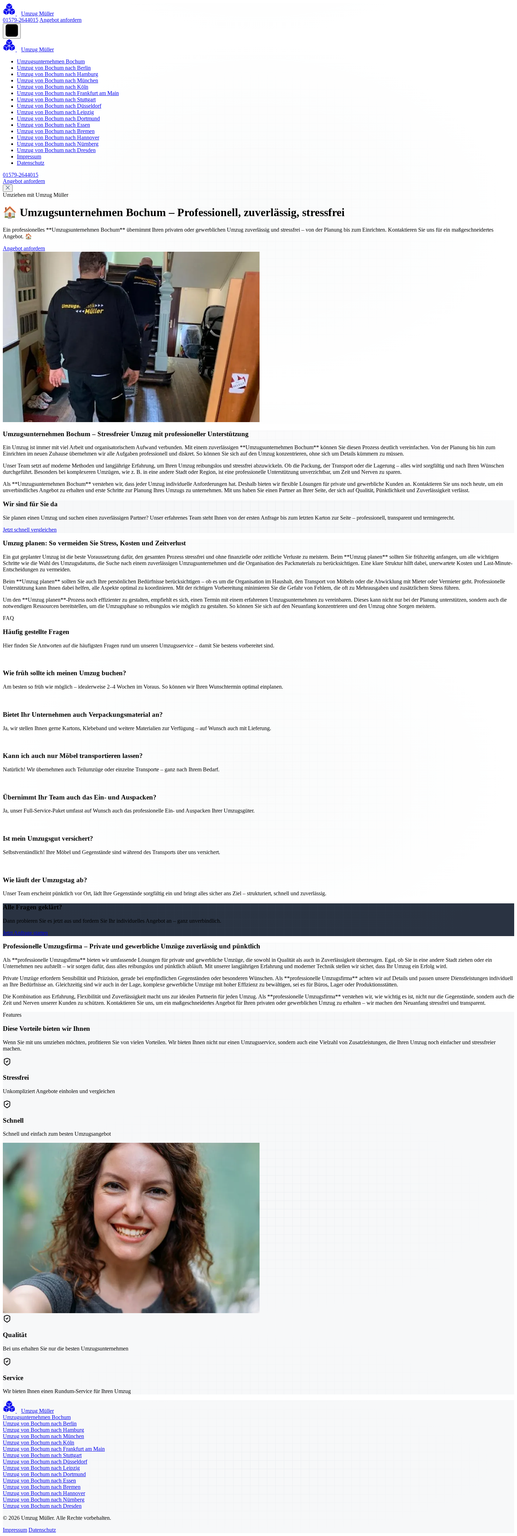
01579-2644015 (20, 20)
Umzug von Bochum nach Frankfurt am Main (68, 93)
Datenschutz (30, 163)
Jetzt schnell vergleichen (30, 530)
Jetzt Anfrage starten (25, 933)
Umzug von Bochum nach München (57, 80)
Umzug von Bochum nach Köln (52, 87)
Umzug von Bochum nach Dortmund (58, 118)
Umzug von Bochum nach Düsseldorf (59, 106)
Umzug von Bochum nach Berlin (54, 68)
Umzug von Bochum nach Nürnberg (57, 144)
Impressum (29, 156)
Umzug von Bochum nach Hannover (58, 137)
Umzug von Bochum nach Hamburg (57, 74)
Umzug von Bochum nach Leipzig (55, 112)
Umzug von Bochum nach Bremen (56, 131)
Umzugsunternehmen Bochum (51, 61)
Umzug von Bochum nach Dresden (56, 150)
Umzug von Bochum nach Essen (53, 125)
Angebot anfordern (60, 20)
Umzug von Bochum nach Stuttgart (56, 99)
